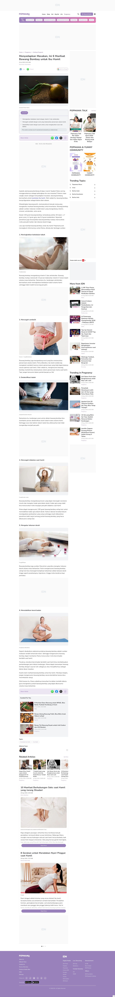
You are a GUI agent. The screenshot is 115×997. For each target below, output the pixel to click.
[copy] (65, 137)
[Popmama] (24, 14)
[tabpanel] (43, 124)
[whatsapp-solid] (52, 138)
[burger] (95, 14)
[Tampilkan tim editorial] (67, 750)
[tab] (25, 112)
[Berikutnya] (68, 864)
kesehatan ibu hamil (38, 198)
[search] (78, 14)
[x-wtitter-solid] (60, 138)
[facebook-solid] (56, 138)
